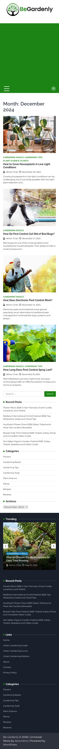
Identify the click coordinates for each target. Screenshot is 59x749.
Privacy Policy (10, 672)
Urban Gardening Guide (15, 645)
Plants (24, 160)
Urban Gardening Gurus (15, 651)
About (6, 662)
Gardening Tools (11, 473)
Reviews (7, 494)
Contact (7, 667)
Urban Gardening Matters (16, 656)
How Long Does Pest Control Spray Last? (27, 369)
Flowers (7, 457)
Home (6, 640)
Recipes (7, 489)
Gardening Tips (33, 157)
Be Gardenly (11, 737)
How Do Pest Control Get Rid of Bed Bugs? (29, 233)
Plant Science (11, 160)
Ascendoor (21, 740)
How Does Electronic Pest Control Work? (27, 300)
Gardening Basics (13, 157)
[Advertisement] (29, 53)
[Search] (53, 88)
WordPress (10, 744)
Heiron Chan (12, 172)
